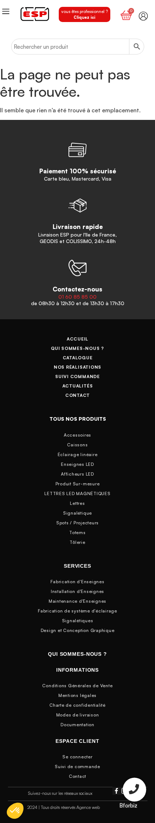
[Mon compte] (143, 16)
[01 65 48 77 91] (134, 790)
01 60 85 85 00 (77, 297)
